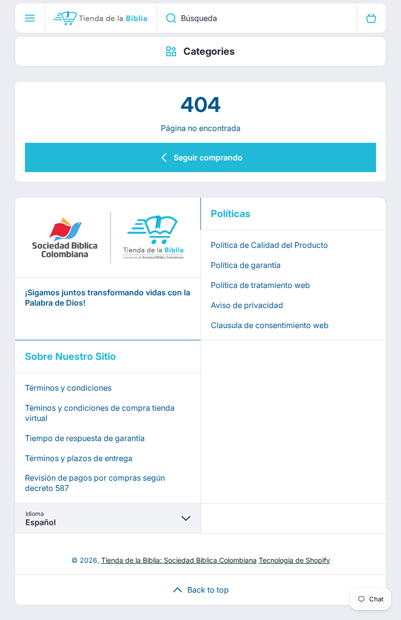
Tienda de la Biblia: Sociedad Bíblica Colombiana (179, 560)
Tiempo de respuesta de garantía (85, 438)
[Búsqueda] (166, 18)
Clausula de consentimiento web (270, 325)
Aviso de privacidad (247, 305)
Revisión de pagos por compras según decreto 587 (95, 483)
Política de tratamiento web (260, 285)
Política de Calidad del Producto (269, 245)
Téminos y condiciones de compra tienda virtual (100, 413)
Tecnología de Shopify (294, 560)
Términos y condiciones (68, 388)
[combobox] (256, 18)
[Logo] (100, 18)
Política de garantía (246, 265)
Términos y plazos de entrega (79, 458)
